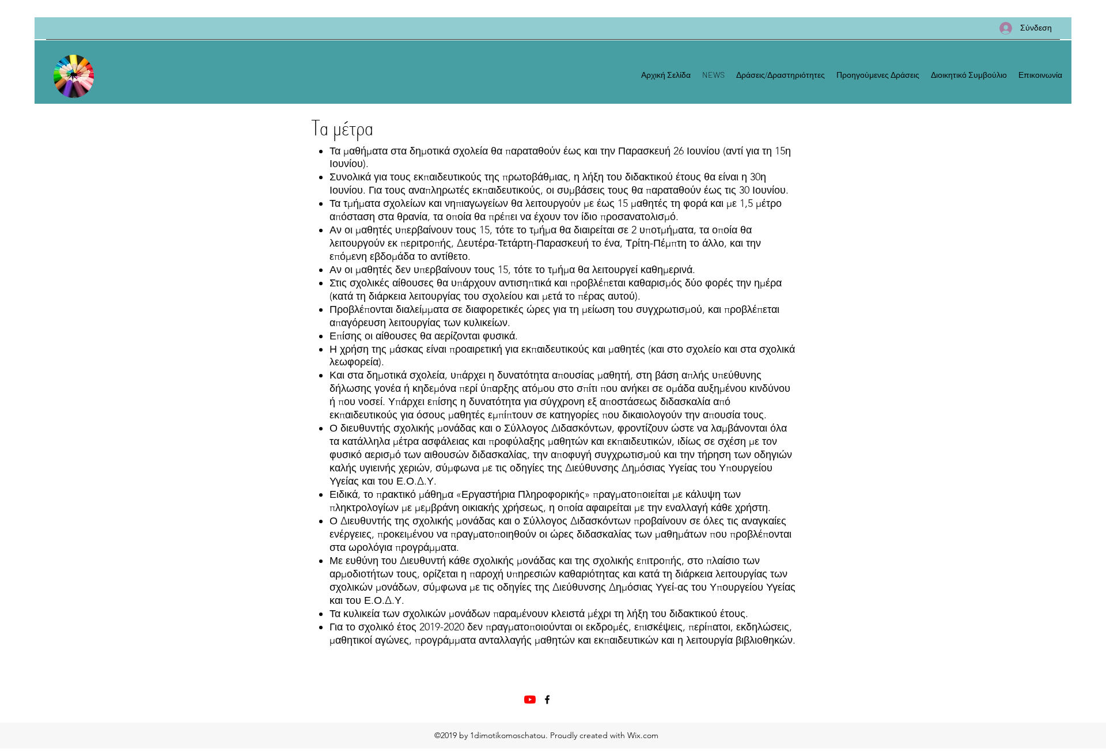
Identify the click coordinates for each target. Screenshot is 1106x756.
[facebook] (547, 699)
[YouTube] (530, 699)
